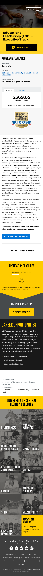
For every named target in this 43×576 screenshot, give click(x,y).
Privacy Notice (25, 557)
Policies (16, 557)
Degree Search (8, 380)
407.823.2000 (36, 569)
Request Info (24, 47)
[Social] (21, 548)
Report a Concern (18, 561)
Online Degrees (7, 557)
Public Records (35, 557)
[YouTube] (26, 548)
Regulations (7, 561)
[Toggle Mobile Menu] (40, 2)
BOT (16, 554)
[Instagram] (32, 548)
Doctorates (8, 387)
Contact (22, 554)
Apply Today (21, 312)
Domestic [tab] (15, 272)
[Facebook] (11, 548)
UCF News (21, 564)
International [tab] (26, 272)
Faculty (29, 554)
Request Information (16, 236)
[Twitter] (16, 548)
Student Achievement (32, 561)
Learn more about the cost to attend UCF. (21, 105)
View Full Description (21, 251)
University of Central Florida (21, 542)
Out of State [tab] (20, 90)
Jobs (34, 554)
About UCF (9, 554)
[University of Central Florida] (16, 2)
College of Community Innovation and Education (20, 74)
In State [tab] (9, 90)
